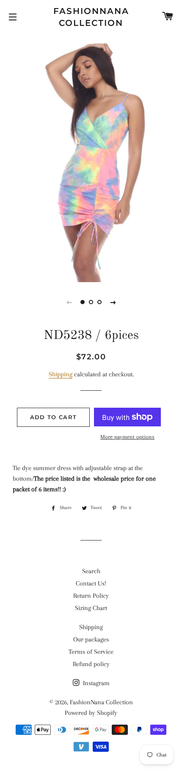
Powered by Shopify (91, 713)
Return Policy (91, 595)
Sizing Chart (91, 608)
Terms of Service (91, 651)
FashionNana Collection (91, 17)
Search (91, 571)
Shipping (60, 374)
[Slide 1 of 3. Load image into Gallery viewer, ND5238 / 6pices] (82, 302)
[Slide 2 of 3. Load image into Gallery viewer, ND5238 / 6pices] (91, 302)
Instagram (95, 683)
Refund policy (91, 664)
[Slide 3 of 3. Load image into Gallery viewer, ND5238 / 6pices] (99, 302)
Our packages (91, 639)
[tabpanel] (91, 157)
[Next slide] (113, 302)
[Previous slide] (69, 302)
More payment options (127, 437)
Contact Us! (91, 583)
